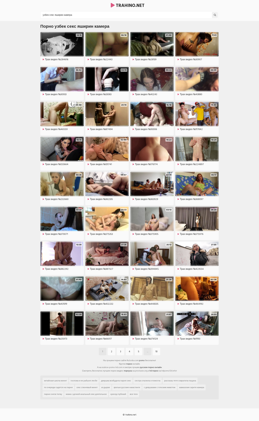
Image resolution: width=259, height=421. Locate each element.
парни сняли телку (53, 394)
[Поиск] (215, 15)
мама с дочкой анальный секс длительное (86, 394)
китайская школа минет (55, 380)
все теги (134, 394)
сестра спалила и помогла (147, 380)
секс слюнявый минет (87, 387)
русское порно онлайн (151, 367)
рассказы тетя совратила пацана (180, 380)
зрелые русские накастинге (127, 387)
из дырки (105, 387)
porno (142, 360)
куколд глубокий (118, 394)
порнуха (128, 370)
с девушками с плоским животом (159, 387)
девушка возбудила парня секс (116, 380)
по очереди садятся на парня (58, 387)
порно (129, 364)
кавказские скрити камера (191, 387)
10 (156, 351)
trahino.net (129, 5)
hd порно (154, 370)
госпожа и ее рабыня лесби (84, 380)
